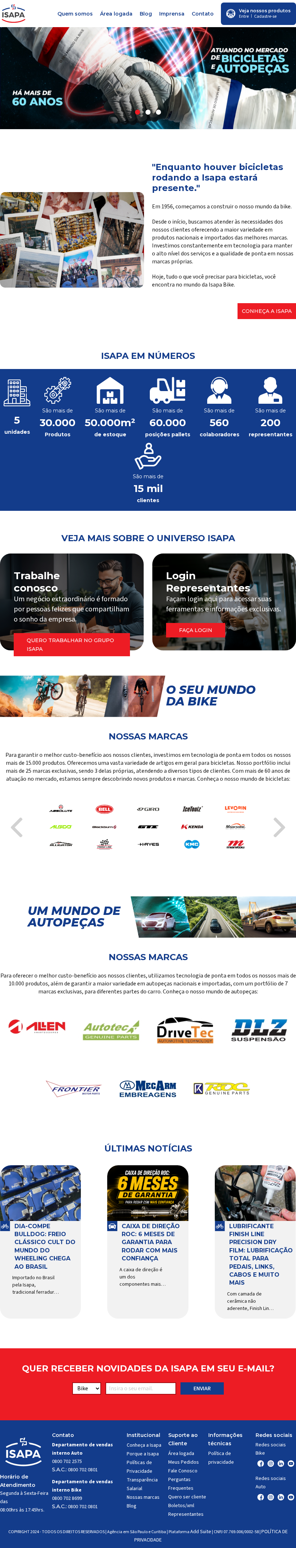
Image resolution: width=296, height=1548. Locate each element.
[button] (137, 112)
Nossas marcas (143, 1497)
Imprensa (171, 13)
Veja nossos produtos (265, 10)
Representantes (186, 1514)
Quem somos (75, 13)
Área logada (116, 13)
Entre (244, 16)
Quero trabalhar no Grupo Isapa (70, 644)
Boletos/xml (181, 1505)
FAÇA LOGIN (195, 630)
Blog (146, 13)
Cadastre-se (265, 16)
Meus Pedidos (183, 1462)
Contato (203, 13)
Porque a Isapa (143, 1454)
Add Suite (200, 1531)
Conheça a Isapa (267, 311)
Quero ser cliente (187, 1497)
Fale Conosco (182, 1471)
